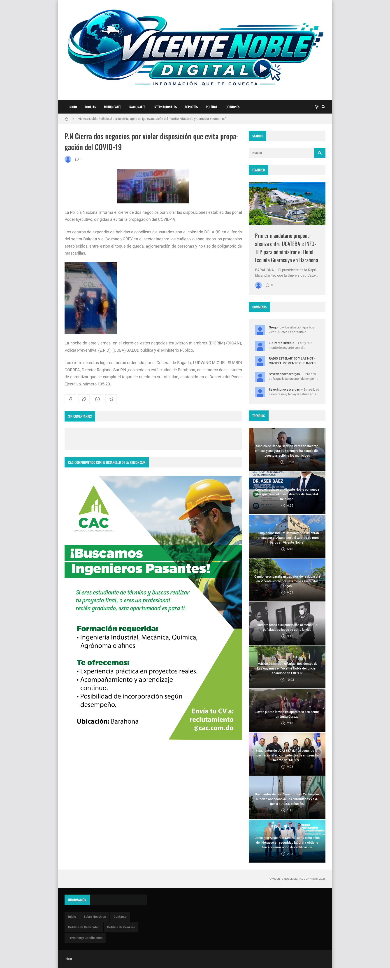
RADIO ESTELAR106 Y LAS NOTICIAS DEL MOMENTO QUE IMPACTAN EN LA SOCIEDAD (293, 363)
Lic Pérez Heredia (281, 343)
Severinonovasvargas (284, 374)
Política (212, 106)
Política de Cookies (121, 927)
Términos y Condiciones (85, 938)
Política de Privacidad (84, 927)
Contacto (120, 916)
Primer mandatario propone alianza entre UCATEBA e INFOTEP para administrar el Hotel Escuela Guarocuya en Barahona (286, 247)
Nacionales (137, 106)
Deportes (191, 106)
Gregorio (275, 327)
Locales (90, 106)
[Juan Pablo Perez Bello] (68, 159)
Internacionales (165, 106)
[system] (317, 107)
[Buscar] (323, 107)
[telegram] (111, 399)
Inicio (73, 106)
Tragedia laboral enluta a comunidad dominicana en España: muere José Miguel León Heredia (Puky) (148, 119)
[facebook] (70, 399)
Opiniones (232, 106)
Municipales (112, 106)
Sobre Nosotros (95, 916)
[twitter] (84, 399)
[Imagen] (287, 203)
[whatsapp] (97, 399)
